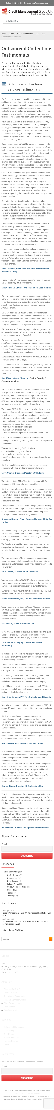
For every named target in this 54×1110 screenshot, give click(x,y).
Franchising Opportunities (15, 1000)
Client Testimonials (12, 1003)
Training (10, 896)
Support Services (11, 1037)
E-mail (35, 27)
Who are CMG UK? (12, 989)
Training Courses (11, 1041)
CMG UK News (13, 875)
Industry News (13, 884)
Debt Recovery (13, 881)
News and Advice (11, 872)
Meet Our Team (10, 993)
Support (10, 890)
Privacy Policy (19, 1093)
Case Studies (9, 1007)
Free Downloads (11, 1010)
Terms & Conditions (33, 1093)
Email (4, 844)
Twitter (25, 27)
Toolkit (9, 893)
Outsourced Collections (25, 84)
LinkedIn (30, 27)
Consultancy (12, 878)
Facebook (20, 27)
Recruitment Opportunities (15, 996)
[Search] (50, 939)
